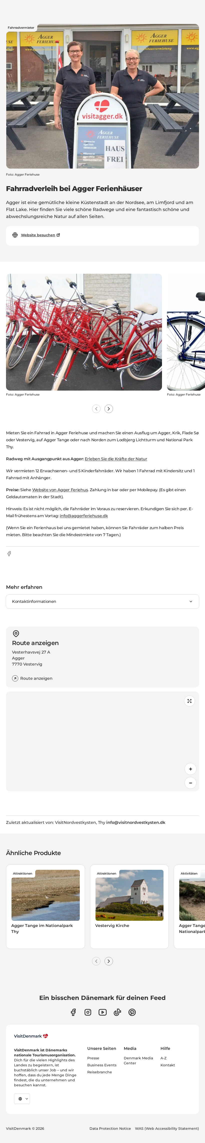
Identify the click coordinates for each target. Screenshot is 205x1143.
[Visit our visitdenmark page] (102, 1012)
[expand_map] (189, 700)
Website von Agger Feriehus (60, 489)
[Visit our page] (88, 1012)
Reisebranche (99, 1072)
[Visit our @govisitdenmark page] (117, 1012)
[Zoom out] (190, 783)
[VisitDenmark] (31, 1036)
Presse (93, 1058)
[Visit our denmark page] (73, 1012)
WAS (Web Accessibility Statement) (167, 1128)
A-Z (163, 1058)
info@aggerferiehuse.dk (84, 515)
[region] (102, 741)
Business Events (101, 1065)
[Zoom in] (190, 769)
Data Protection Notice (110, 1128)
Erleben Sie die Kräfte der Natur (116, 459)
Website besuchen (38, 235)
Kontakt (167, 1065)
